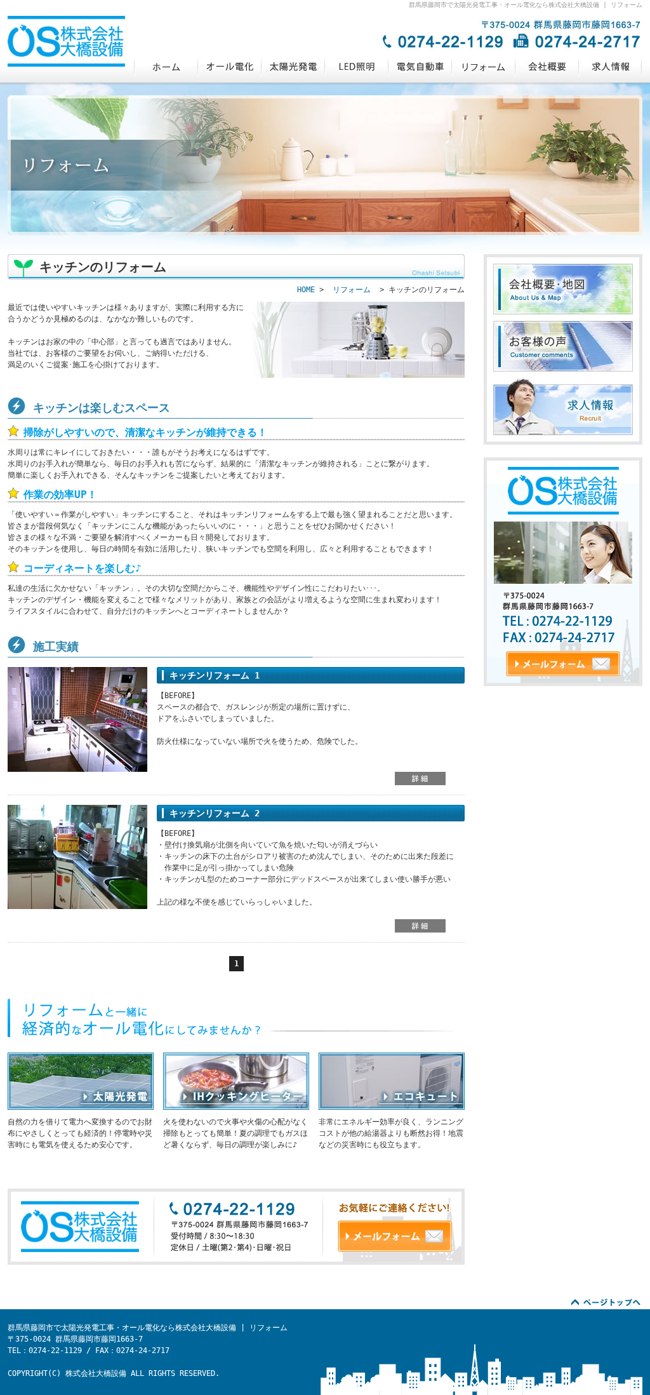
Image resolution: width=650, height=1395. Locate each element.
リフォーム (483, 67)
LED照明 (356, 67)
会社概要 (546, 67)
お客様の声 (563, 346)
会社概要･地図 (563, 289)
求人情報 (610, 67)
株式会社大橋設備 (165, 67)
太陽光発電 (292, 67)
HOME (306, 289)
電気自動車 (419, 67)
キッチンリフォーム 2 (214, 813)
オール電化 (229, 67)
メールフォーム (395, 1236)
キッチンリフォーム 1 (214, 675)
